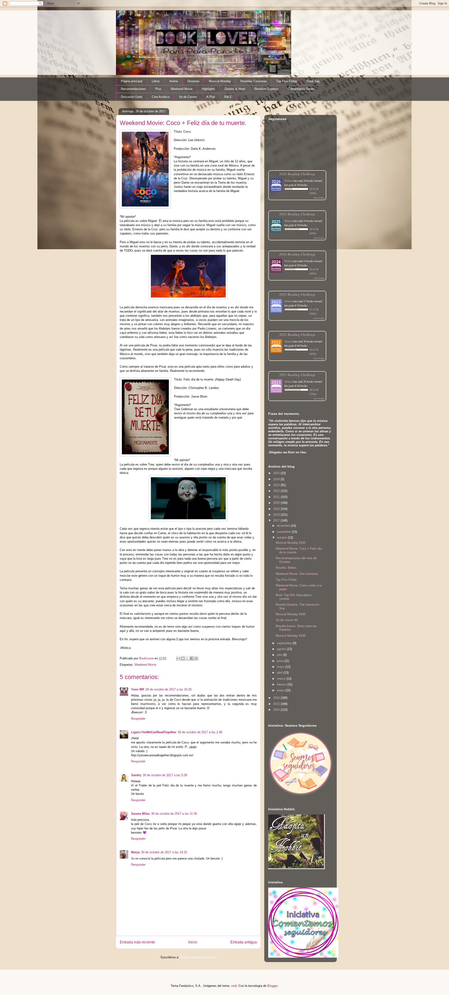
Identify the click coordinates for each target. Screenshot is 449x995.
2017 (277, 520)
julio (280, 655)
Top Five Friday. (286, 579)
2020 (277, 503)
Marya (135, 852)
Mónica (288, 180)
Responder (138, 718)
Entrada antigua (243, 942)
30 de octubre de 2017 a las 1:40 (200, 732)
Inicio (192, 942)
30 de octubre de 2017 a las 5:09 (165, 775)
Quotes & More (234, 89)
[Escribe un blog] (183, 658)
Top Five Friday (286, 81)
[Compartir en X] (187, 658)
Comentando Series (301, 89)
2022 (277, 491)
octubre (282, 537)
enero (281, 690)
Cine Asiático (161, 97)
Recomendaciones (133, 89)
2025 (277, 473)
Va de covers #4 (287, 620)
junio (280, 661)
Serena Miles (140, 813)
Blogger (272, 986)
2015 (277, 704)
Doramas (193, 81)
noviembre (284, 531)
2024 (277, 479)
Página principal (131, 81)
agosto (282, 649)
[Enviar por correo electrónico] (178, 658)
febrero (282, 684)
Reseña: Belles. (286, 567)
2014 (277, 709)
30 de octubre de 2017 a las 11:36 (174, 813)
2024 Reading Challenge (297, 254)
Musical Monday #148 (290, 635)
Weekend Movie (181, 89)
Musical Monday (220, 81)
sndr (234, 986)
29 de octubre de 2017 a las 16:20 (168, 689)
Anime (173, 81)
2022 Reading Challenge (297, 334)
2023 (277, 485)
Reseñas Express (266, 89)
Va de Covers (188, 97)
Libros (156, 81)
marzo (281, 678)
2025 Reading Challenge (297, 213)
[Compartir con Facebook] (191, 658)
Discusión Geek (131, 97)
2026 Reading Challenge (297, 173)
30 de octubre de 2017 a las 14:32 (164, 852)
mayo (281, 666)
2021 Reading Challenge (297, 374)
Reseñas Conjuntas (253, 81)
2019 (277, 509)
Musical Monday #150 (290, 542)
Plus (158, 89)
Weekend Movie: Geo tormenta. (297, 574)
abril (280, 672)
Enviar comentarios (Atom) (198, 957)
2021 (277, 497)
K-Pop (210, 97)
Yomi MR (137, 689)
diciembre (284, 525)
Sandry (136, 775)
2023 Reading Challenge (297, 294)
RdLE (228, 97)
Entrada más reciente (137, 942)
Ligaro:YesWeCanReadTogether (153, 732)
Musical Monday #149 (290, 614)
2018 (277, 514)
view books (318, 197)
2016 (277, 698)
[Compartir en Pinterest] (196, 658)
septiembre (285, 643)
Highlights (208, 89)
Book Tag (313, 81)
